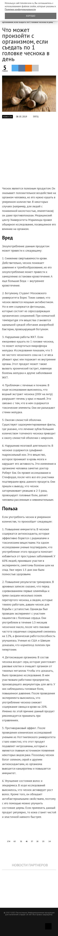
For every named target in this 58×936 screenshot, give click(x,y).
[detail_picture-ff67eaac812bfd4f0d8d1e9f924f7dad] (29, 94)
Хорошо (30, 15)
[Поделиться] (21, 68)
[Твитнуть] (15, 68)
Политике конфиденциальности (20, 9)
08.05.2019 (21, 116)
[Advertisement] (29, 154)
